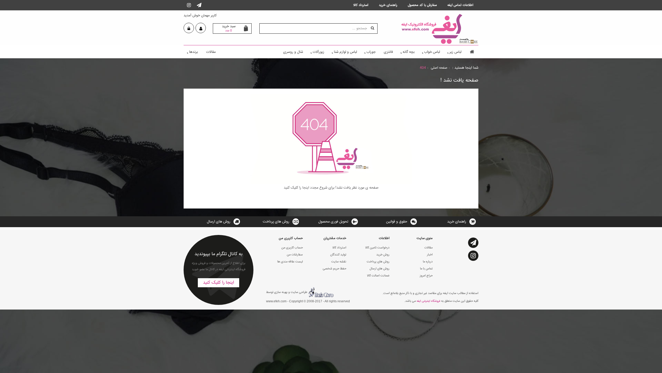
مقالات (211, 52)
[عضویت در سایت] (201, 28)
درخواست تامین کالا (377, 247)
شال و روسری (293, 52)
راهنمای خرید (456, 222)
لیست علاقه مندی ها (290, 261)
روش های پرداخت (276, 222)
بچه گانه (409, 52)
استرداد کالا (339, 247)
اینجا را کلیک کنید (218, 282)
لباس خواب (432, 52)
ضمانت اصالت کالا (378, 275)
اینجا (305, 188)
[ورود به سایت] (189, 28)
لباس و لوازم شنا (345, 52)
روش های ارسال (218, 222)
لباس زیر (455, 52)
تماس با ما (426, 268)
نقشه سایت (338, 261)
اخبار (430, 254)
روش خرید (382, 254)
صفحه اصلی (439, 67)
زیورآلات (318, 52)
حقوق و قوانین (396, 222)
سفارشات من (295, 254)
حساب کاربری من (292, 247)
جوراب (370, 52)
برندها (193, 52)
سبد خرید (229, 28)
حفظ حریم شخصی (334, 268)
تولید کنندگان (338, 254)
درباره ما (428, 261)
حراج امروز (426, 275)
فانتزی (388, 52)
